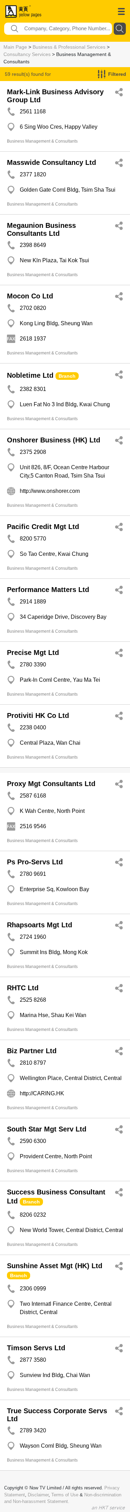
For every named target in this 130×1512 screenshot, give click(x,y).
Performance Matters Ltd (48, 589)
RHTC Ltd (22, 988)
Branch (67, 376)
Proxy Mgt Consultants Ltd (51, 783)
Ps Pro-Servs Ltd (35, 862)
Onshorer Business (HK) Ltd (53, 440)
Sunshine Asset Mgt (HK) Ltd (54, 1266)
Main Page (15, 47)
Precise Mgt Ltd (33, 652)
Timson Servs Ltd (36, 1348)
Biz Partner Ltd (32, 1051)
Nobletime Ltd (30, 375)
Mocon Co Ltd (30, 296)
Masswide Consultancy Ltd (51, 162)
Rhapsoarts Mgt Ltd (39, 925)
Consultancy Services (27, 54)
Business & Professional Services (69, 47)
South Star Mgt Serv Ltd (46, 1129)
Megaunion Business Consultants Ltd (41, 229)
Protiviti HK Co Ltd (38, 715)
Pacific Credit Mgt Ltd (43, 526)
